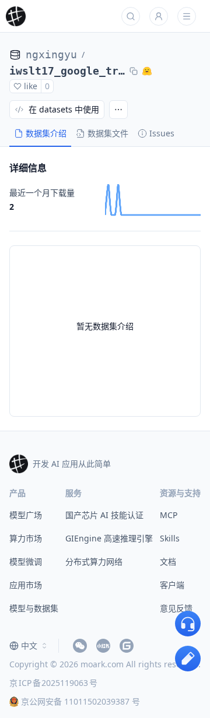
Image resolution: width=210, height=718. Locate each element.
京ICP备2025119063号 (53, 682)
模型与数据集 (33, 608)
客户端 (172, 584)
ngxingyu (51, 54)
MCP (168, 514)
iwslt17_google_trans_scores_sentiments (67, 71)
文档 (168, 561)
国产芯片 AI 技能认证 (104, 514)
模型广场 (25, 514)
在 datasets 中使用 (64, 109)
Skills (170, 538)
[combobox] (29, 646)
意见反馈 (176, 608)
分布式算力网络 (94, 561)
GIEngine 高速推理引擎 (109, 538)
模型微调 (25, 561)
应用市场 (25, 584)
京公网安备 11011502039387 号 (80, 701)
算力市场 (25, 538)
